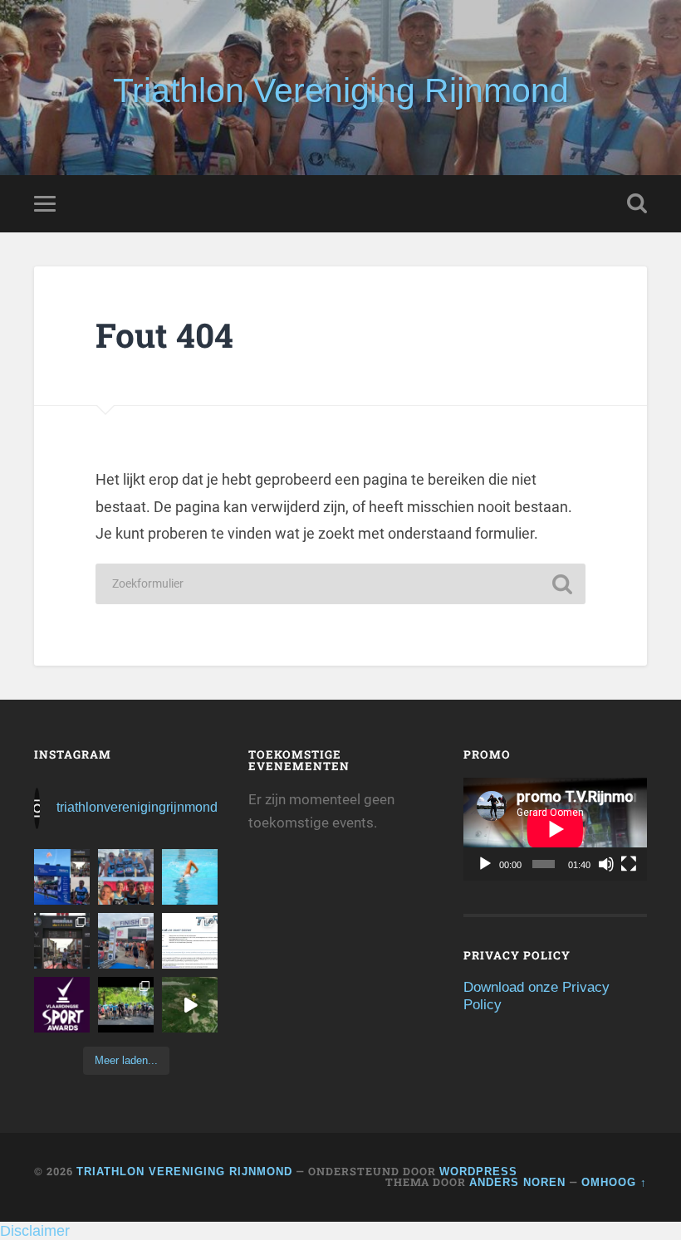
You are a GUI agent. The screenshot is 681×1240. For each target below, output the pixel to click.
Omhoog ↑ (614, 1182)
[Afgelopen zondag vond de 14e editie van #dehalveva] (126, 1005)
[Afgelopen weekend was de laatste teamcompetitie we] (126, 877)
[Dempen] (606, 864)
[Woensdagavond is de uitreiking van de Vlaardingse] (62, 1005)
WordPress (478, 1171)
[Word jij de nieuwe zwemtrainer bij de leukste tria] (190, 877)
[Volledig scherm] (628, 864)
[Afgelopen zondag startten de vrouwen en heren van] (126, 941)
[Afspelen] (485, 864)
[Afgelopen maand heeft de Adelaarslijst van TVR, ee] (62, 877)
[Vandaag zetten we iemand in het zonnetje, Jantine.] (62, 941)
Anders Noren (517, 1182)
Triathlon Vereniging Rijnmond (341, 90)
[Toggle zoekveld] (637, 203)
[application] (555, 829)
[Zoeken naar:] (340, 584)
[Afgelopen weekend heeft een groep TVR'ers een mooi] (190, 1005)
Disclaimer (35, 1231)
